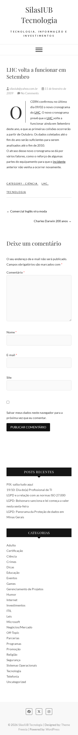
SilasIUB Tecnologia (39, 15)
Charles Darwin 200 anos (53, 221)
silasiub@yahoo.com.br (23, 88)
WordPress (53, 729)
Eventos (11, 578)
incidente (59, 161)
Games (11, 583)
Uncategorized (16, 682)
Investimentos (15, 605)
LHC (37, 112)
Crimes (11, 562)
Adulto (11, 545)
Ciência (31, 183)
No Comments (30, 93)
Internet (11, 600)
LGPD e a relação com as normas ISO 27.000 (35, 495)
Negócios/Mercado (19, 627)
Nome (11, 332)
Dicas (10, 567)
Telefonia (12, 676)
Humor (11, 594)
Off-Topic (12, 632)
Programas (13, 643)
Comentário (15, 272)
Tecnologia (16, 192)
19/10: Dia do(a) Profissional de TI (29, 490)
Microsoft (13, 622)
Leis (9, 616)
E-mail (11, 355)
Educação (13, 572)
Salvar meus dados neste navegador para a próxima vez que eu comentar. (34, 415)
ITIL (8, 611)
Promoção (13, 649)
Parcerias (12, 638)
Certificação (14, 550)
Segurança (13, 660)
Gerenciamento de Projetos (24, 589)
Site (8, 377)
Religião (11, 654)
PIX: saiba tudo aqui (19, 484)
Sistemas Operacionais (21, 665)
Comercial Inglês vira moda (26, 211)
